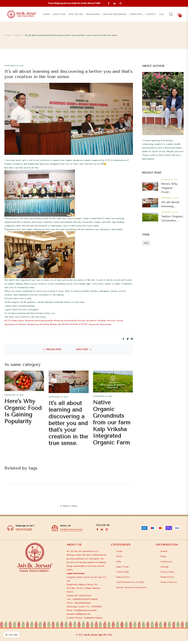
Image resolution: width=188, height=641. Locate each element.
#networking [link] (70, 320)
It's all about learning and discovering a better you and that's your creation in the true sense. (68, 423)
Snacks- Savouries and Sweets (131, 587)
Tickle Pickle (122, 572)
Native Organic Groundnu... (172, 218)
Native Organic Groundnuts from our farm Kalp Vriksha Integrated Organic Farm (112, 422)
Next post (82, 349)
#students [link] (92, 320)
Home (8, 35)
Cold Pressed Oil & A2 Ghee (130, 582)
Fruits (119, 556)
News (18, 35)
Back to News (70, 506)
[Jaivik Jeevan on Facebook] (108, 3)
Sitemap (165, 567)
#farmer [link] (22, 324)
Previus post (54, 349)
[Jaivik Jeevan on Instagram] (120, 3)
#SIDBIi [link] (74, 324)
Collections (166, 561)
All (146, 243)
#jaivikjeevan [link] (11, 324)
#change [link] (102, 320)
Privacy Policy (168, 572)
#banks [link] (53, 324)
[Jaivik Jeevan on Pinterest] (114, 3)
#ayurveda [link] (94, 324)
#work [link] (120, 320)
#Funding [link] (44, 324)
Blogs (163, 556)
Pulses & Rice (123, 577)
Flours (119, 551)
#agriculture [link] (18, 320)
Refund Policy (167, 577)
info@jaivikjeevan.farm (71, 529)
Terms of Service (169, 582)
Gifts (118, 561)
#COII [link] (7, 320)
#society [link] (111, 320)
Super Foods (122, 567)
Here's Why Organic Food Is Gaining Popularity (23, 411)
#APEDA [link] (83, 324)
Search (164, 551)
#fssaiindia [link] (105, 324)
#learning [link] (58, 320)
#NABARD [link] (63, 324)
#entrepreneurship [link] (44, 320)
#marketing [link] (33, 324)
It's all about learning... (170, 204)
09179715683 (24, 529)
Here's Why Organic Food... (169, 188)
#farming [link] (29, 320)
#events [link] (82, 320)
